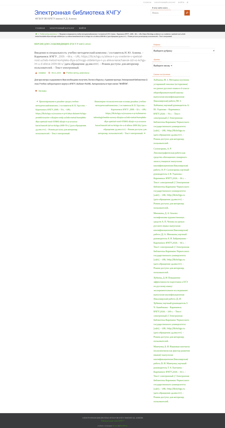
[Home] (36, 34)
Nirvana (115, 426)
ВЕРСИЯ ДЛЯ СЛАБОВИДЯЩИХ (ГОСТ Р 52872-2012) (62, 43)
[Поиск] (187, 13)
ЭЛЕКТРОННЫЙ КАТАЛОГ (165, 2)
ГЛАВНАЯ (147, 2)
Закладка (42, 90)
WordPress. (124, 426)
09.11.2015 (56, 72)
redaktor (42, 72)
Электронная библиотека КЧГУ (77, 13)
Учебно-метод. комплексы (48, 34)
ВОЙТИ (181, 2)
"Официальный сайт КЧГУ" (112, 421)
